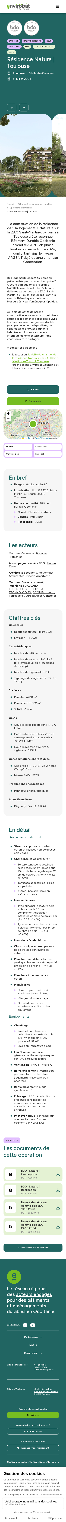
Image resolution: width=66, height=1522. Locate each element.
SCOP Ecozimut (43, 592)
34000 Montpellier (43, 1369)
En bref (9, 447)
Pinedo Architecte (38, 576)
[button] (33, 424)
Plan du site (53, 1462)
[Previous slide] (11, 107)
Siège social (40, 1365)
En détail (39, 454)
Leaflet (27, 437)
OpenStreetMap (42, 437)
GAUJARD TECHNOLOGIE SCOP (23, 587)
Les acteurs (41, 447)
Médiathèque (31, 1337)
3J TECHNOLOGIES (26, 590)
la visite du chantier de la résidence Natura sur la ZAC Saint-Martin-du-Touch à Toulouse (35, 358)
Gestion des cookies (18, 1462)
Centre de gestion (43, 1389)
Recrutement (31, 1353)
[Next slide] (24, 107)
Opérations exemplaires (21, 208)
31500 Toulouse (42, 1394)
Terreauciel (16, 595)
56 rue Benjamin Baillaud (46, 1391)
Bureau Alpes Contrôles (41, 595)
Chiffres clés (12, 454)
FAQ (31, 1345)
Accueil (10, 204)
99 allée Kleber (41, 1367)
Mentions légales (38, 1462)
